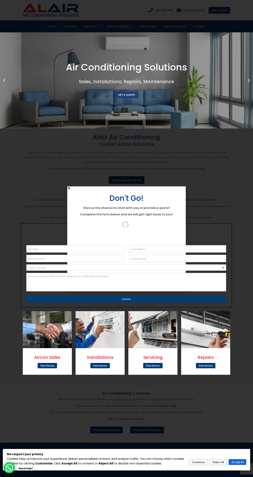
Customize (198, 462)
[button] (4, 80)
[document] (126, 238)
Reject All (218, 462)
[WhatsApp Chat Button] (9, 467)
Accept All (238, 462)
